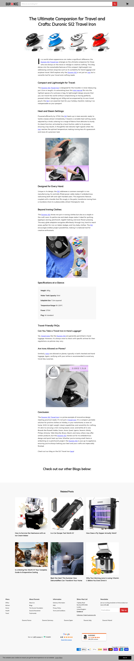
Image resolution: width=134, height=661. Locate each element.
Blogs (30, 605)
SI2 (47, 101)
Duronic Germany (53, 620)
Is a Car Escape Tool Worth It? (62, 533)
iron (89, 72)
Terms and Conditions (59, 610)
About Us (32, 603)
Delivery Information (59, 603)
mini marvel (77, 90)
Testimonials (32, 613)
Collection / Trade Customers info (86, 615)
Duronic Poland (107, 620)
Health (7, 610)
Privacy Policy (57, 608)
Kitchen (7, 605)
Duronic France (32, 620)
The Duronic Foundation (36, 608)
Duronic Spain (73, 620)
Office (7, 603)
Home (7, 608)
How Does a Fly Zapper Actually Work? (101, 533)
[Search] (114, 4)
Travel (7, 613)
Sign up (124, 610)
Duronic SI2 (72, 72)
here (72, 451)
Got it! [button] (125, 657)
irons (47, 354)
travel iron (72, 420)
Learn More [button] (58, 657)
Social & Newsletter (35, 610)
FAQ (54, 605)
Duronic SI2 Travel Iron (49, 62)
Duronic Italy (93, 620)
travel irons (45, 336)
